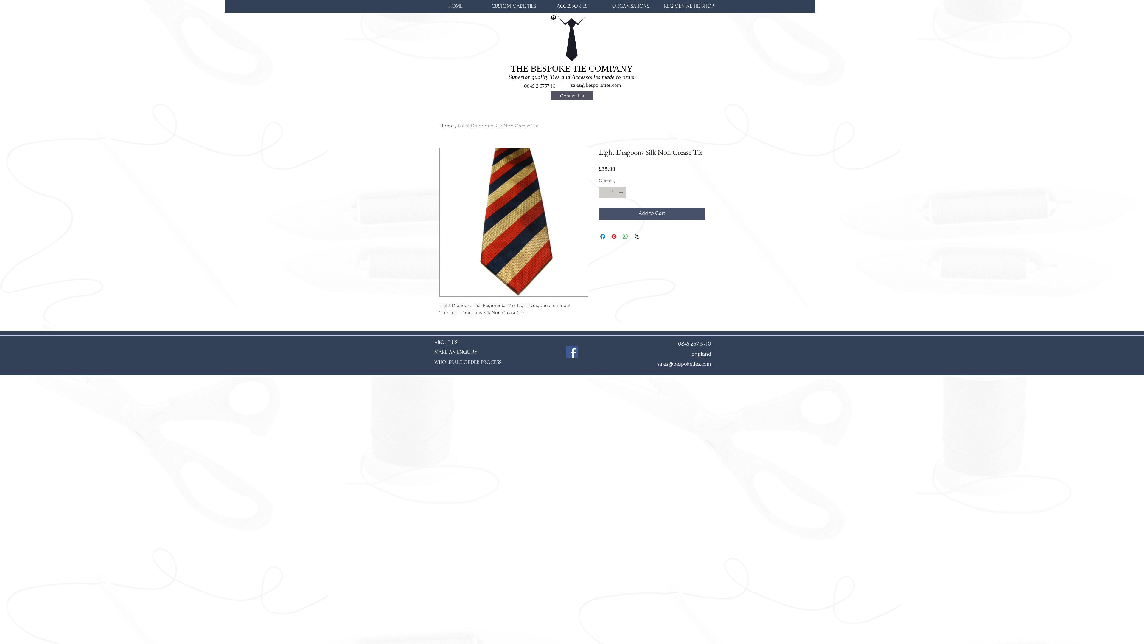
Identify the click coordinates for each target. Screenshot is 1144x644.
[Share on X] (636, 236)
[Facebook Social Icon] (572, 352)
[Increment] (621, 192)
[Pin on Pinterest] (614, 236)
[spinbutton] (612, 192)
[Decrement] (603, 192)
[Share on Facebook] (602, 236)
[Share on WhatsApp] (625, 236)
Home (446, 126)
